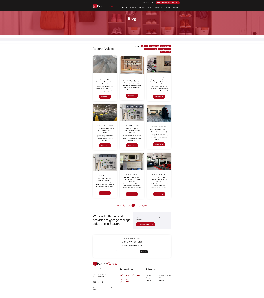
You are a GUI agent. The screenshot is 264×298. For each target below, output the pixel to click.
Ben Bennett (100, 77)
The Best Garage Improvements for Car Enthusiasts (159, 179)
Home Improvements (164, 49)
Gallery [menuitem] (161, 278)
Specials (149, 7)
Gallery (141, 7)
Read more (104, 96)
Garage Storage (154, 46)
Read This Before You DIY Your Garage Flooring (159, 131)
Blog (146, 46)
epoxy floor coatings (150, 49)
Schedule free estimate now (145, 224)
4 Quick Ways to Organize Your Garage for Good (132, 131)
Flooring (124, 7)
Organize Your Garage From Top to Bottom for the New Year (159, 82)
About (167, 7)
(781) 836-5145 (147, 3)
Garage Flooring (165, 46)
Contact (175, 7)
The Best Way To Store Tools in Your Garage (132, 82)
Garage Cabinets (165, 51)
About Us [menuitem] (148, 280)
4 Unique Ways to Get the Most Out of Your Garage (132, 179)
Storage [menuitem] (148, 278)
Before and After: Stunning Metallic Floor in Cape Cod (105, 82)
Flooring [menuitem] (148, 275)
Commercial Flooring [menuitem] (165, 275)
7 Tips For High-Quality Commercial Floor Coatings (105, 131)
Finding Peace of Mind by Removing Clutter (105, 179)
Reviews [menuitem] (161, 280)
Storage (132, 7)
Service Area (158, 7)
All (142, 46)
